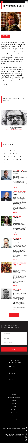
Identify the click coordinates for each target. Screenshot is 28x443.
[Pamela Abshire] (6, 221)
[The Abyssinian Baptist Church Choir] (6, 267)
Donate (14, 415)
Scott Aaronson (20, 172)
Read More (15, 187)
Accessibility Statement (14, 422)
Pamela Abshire (17, 217)
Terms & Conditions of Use (14, 397)
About (14, 388)
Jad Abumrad (17, 239)
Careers (14, 406)
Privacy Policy (14, 409)
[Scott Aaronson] (6, 175)
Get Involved (14, 412)
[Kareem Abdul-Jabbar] (6, 196)
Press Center (14, 400)
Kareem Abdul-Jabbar (19, 193)
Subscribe (14, 403)
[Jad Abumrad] (6, 243)
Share (6, 84)
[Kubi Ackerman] (6, 294)
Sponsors (14, 391)
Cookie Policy (14, 419)
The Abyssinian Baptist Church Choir (19, 265)
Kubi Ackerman (17, 290)
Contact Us (14, 394)
